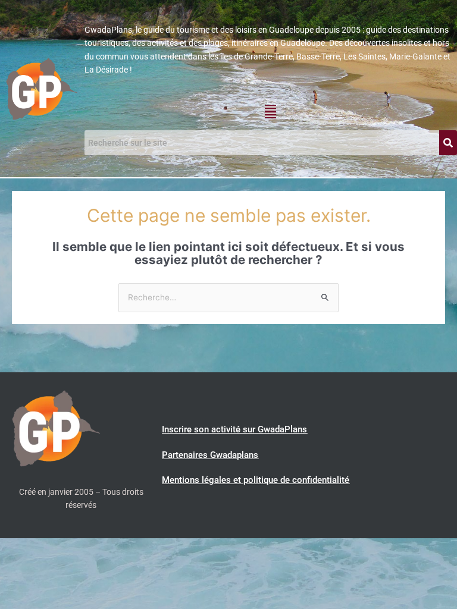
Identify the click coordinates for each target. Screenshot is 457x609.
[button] (270, 111)
